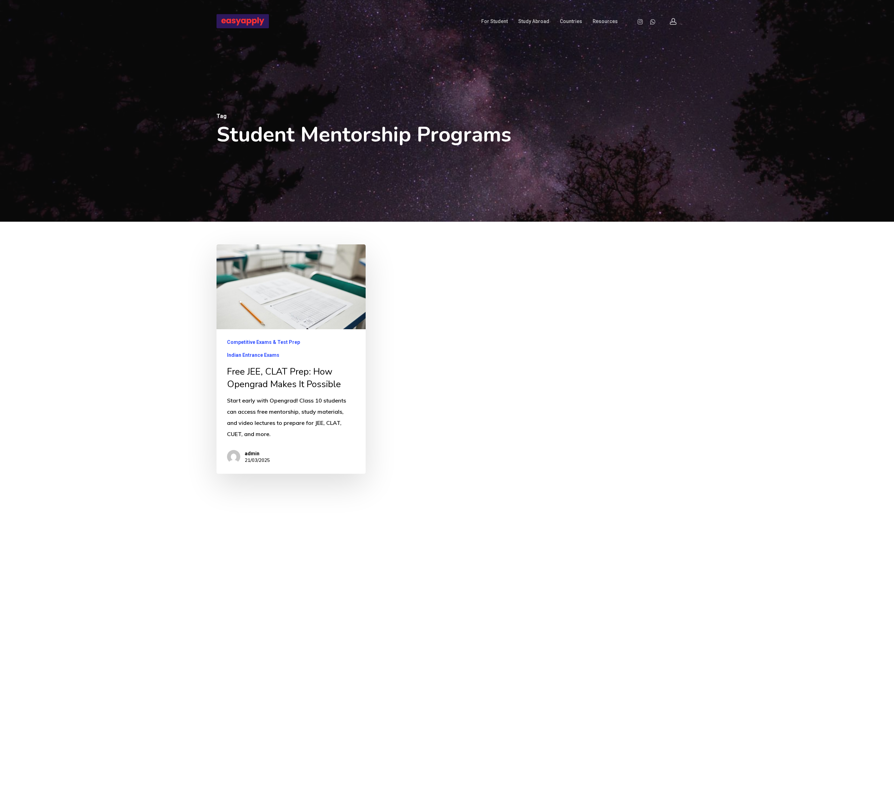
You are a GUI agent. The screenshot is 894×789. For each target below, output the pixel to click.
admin (252, 453)
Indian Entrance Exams (253, 355)
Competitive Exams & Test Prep (263, 342)
